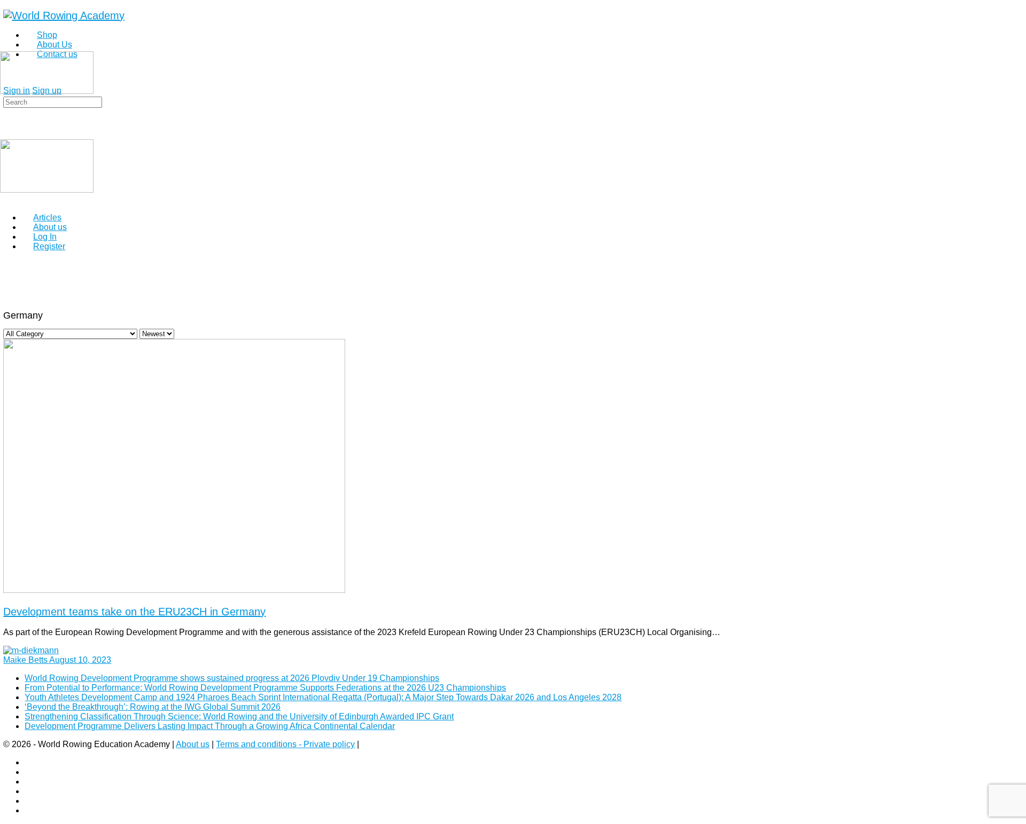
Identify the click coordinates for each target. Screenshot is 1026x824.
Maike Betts (26, 659)
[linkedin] (30, 781)
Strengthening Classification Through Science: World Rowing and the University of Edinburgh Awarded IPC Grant (239, 716)
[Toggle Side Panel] (9, 4)
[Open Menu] (6, 46)
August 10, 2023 (80, 659)
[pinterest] (30, 791)
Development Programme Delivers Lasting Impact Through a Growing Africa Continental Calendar (210, 726)
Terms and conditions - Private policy (285, 744)
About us (192, 744)
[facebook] (30, 762)
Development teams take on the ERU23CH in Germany (134, 611)
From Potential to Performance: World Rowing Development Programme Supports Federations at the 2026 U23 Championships (265, 687)
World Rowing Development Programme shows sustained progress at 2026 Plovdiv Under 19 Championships (232, 678)
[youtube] (30, 810)
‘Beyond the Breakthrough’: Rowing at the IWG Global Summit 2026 (153, 706)
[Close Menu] (6, 199)
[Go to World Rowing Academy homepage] (64, 15)
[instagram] (30, 772)
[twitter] (30, 800)
